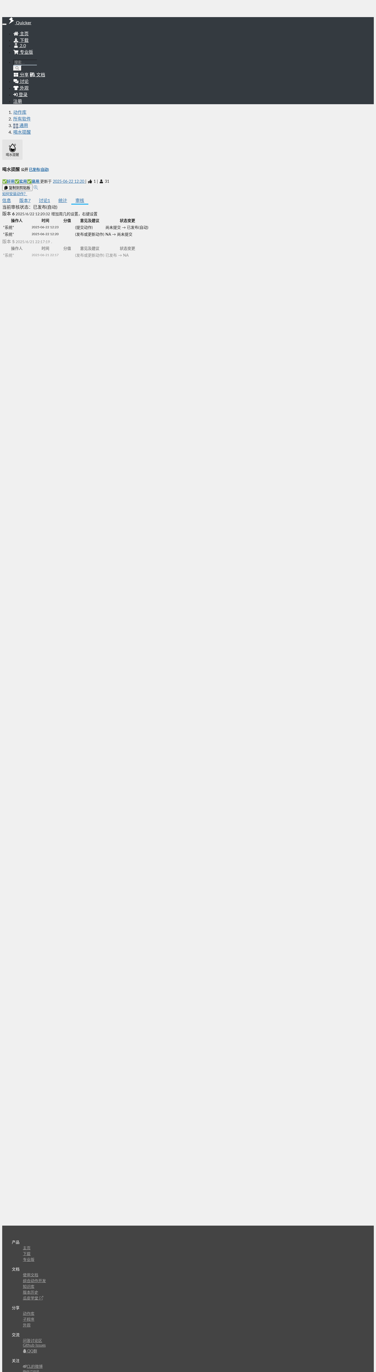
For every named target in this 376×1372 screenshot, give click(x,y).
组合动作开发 (34, 1281)
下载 (24, 40)
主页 (24, 34)
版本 (25, 200)
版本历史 (30, 1293)
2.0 (22, 46)
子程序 (28, 1320)
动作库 (19, 112)
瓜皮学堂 (31, 1298)
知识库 (28, 1287)
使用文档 (30, 1275)
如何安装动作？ (14, 194)
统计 (62, 200)
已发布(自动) (39, 170)
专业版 (26, 52)
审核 (79, 200)
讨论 (44, 200)
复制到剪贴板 (19, 188)
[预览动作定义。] (36, 188)
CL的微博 (35, 1367)
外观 (27, 1325)
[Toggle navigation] (4, 24)
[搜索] (17, 68)
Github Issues (34, 1345)
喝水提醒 (22, 132)
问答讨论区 (32, 1341)
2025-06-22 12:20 (69, 182)
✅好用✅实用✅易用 (21, 182)
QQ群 (31, 1351)
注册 (17, 101)
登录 (23, 95)
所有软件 (22, 119)
